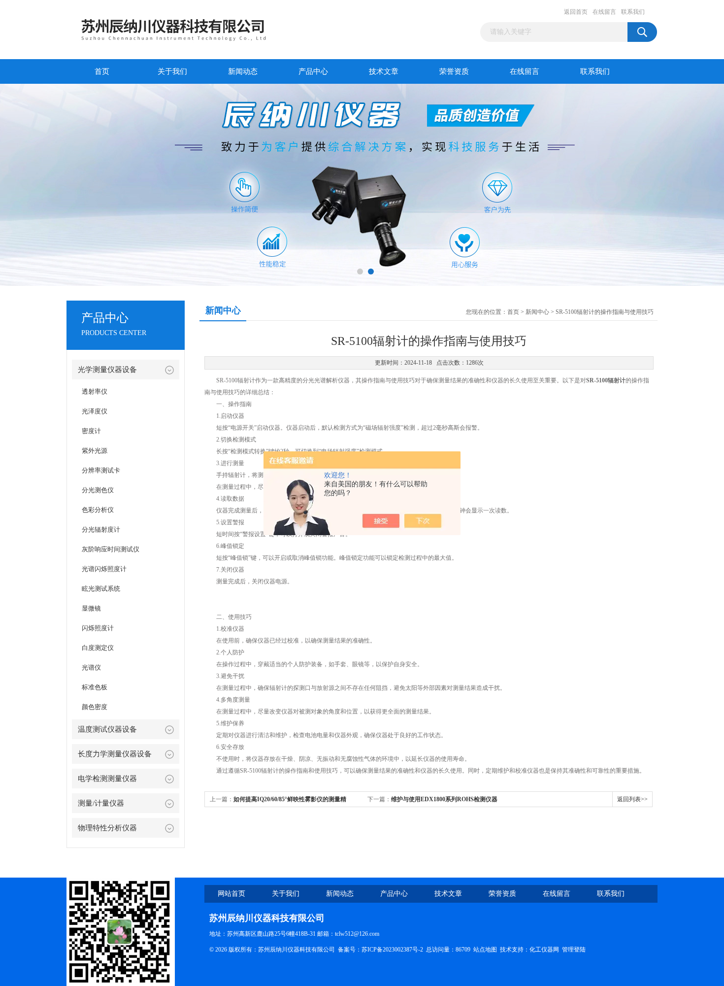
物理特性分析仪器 (107, 828)
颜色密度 (94, 707)
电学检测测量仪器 (107, 778)
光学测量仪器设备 (107, 370)
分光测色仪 (98, 490)
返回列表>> (632, 799)
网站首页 (231, 893)
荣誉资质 (454, 71)
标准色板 (94, 687)
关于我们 (172, 71)
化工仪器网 (544, 949)
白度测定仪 (98, 647)
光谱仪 (91, 667)
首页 (102, 71)
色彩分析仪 (98, 509)
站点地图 (485, 949)
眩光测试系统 (101, 588)
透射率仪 (94, 391)
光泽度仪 (94, 411)
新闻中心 (537, 311)
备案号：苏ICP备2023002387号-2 (380, 949)
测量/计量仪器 (101, 803)
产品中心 (313, 71)
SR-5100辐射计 (605, 380)
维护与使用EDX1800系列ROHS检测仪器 (444, 799)
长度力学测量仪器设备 (115, 754)
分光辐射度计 (101, 529)
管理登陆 (574, 949)
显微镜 (91, 608)
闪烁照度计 (98, 628)
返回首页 (576, 11)
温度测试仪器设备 (107, 729)
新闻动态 (243, 71)
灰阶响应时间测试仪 (110, 549)
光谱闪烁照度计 (104, 569)
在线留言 (604, 11)
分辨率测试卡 (101, 470)
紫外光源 (94, 450)
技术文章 (383, 71)
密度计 (91, 431)
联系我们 (633, 11)
